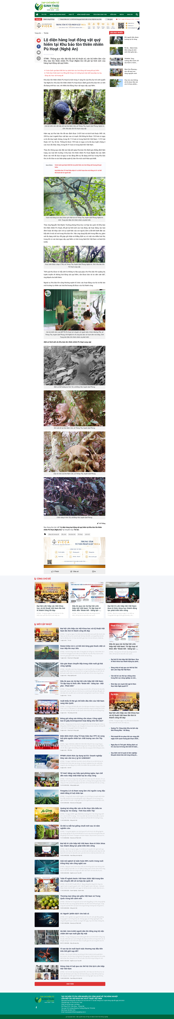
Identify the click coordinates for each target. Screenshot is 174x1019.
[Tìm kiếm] (137, 14)
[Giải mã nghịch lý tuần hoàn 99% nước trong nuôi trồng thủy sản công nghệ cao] (47, 867)
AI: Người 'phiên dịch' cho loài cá (74, 914)
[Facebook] (36, 1007)
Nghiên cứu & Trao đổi (75, 873)
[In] (39, 58)
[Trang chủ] (37, 14)
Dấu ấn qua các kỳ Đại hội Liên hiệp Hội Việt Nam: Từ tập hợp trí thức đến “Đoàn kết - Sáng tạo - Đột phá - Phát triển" (86, 608)
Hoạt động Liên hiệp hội (76, 855)
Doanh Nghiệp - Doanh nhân (77, 890)
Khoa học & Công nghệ (73, 658)
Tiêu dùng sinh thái (72, 713)
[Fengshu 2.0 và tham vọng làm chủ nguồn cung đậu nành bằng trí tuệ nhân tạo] (47, 797)
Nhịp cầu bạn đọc (74, 943)
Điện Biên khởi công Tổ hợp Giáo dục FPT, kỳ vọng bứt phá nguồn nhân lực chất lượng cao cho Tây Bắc (82, 738)
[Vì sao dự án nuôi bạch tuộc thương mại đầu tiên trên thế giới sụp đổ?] (47, 955)
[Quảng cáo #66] (87, 25)
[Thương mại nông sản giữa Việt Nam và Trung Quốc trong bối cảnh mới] (47, 902)
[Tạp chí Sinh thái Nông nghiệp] (47, 6)
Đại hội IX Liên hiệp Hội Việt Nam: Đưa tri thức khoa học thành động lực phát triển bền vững (122, 608)
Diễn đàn (70, 750)
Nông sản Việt (73, 820)
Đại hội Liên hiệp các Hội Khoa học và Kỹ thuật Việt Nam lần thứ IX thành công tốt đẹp (51, 608)
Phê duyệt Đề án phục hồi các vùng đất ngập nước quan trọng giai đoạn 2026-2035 (125, 738)
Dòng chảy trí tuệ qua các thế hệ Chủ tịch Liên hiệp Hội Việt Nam (124, 669)
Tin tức (38, 601)
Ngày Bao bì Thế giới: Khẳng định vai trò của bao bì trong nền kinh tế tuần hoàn (124, 746)
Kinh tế (69, 767)
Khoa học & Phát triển (75, 838)
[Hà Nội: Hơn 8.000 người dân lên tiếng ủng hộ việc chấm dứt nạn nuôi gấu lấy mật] (47, 937)
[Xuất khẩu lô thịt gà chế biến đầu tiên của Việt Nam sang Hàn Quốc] (47, 707)
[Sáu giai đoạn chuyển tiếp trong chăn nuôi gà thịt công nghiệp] (47, 669)
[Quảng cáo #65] (74, 552)
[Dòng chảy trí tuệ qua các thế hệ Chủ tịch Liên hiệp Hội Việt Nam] (47, 972)
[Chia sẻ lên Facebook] (39, 46)
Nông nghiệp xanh (72, 675)
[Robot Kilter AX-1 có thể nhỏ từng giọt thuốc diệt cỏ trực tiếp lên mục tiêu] (47, 652)
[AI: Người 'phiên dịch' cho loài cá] (47, 920)
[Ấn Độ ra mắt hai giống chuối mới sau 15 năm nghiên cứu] (47, 832)
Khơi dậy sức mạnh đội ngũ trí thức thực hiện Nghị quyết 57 (123, 685)
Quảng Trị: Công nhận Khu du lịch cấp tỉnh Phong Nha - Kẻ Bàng (124, 729)
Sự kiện (114, 694)
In (95, 571)
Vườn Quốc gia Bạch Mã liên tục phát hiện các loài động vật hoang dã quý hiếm (72, 70)
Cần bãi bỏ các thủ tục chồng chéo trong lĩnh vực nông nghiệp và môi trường (123, 677)
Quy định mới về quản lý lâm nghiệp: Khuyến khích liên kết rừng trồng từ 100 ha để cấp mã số (124, 754)
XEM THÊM (70, 984)
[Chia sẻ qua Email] (39, 52)
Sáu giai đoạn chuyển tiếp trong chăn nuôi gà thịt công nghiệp (83, 19)
